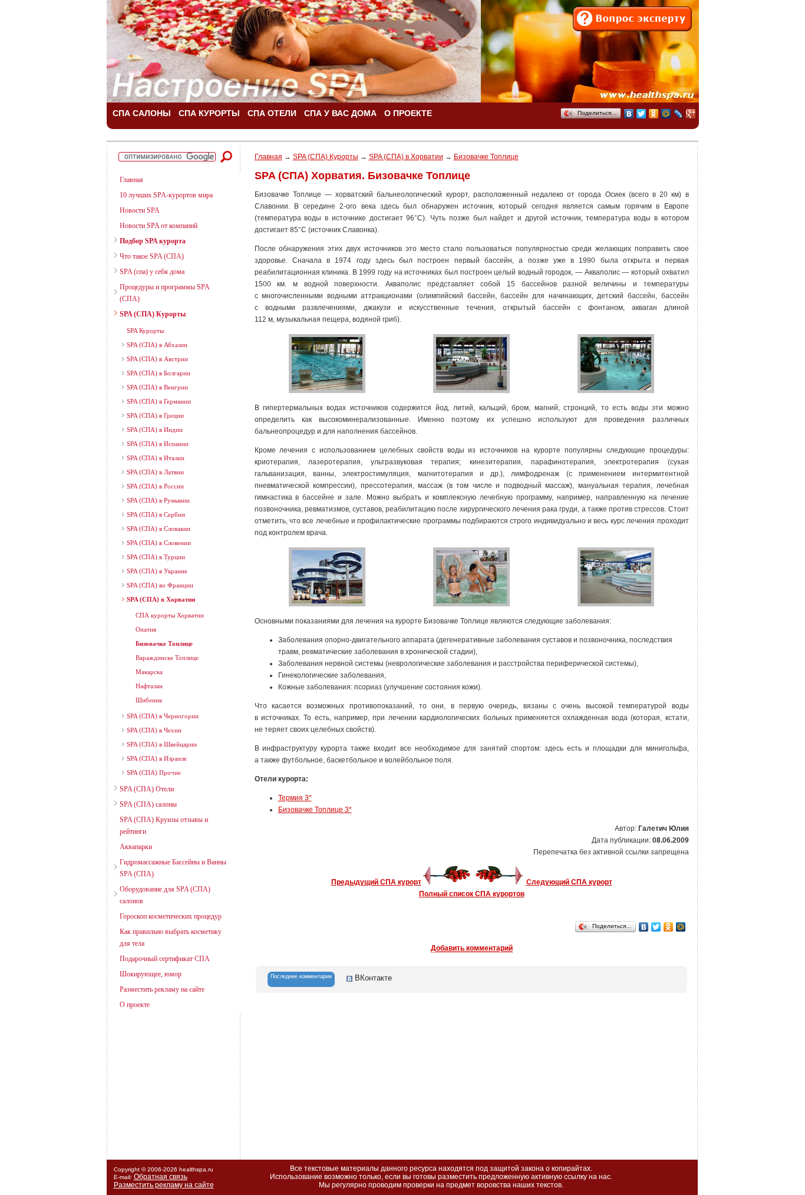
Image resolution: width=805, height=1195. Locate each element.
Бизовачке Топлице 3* (315, 810)
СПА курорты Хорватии (170, 615)
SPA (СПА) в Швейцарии (162, 744)
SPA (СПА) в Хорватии (161, 599)
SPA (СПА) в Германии (159, 401)
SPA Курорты (145, 330)
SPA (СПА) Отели (147, 789)
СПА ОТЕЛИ (272, 113)
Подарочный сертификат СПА (165, 959)
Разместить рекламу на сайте (162, 989)
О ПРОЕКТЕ (408, 113)
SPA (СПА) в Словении (159, 542)
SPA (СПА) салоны (148, 804)
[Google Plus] (691, 113)
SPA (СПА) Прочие (154, 772)
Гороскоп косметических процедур (171, 916)
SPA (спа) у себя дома (152, 272)
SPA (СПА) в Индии (155, 429)
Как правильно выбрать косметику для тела (171, 937)
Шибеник (149, 700)
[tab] (301, 979)
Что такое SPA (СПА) (152, 256)
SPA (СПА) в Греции (155, 415)
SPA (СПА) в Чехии (154, 730)
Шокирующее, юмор (151, 974)
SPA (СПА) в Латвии (155, 472)
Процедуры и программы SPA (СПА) (164, 293)
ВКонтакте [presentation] (372, 977)
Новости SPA (140, 210)
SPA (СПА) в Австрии (157, 358)
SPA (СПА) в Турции (156, 556)
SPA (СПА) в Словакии (158, 528)
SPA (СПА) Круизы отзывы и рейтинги (164, 826)
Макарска (149, 671)
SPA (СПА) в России (155, 486)
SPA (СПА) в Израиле (157, 758)
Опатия (146, 629)
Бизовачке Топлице (164, 643)
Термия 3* (295, 798)
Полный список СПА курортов (471, 894)
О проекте (135, 1005)
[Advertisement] (168, 1081)
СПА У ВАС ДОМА (340, 113)
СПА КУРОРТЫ (209, 113)
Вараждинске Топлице (167, 657)
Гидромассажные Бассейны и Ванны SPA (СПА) (173, 868)
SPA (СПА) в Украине (157, 571)
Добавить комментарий (472, 948)
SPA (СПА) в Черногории (163, 715)
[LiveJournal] (678, 113)
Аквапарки (136, 847)
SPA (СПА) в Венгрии (157, 387)
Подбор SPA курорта (153, 241)
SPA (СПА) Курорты (153, 314)
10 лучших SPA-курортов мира (166, 195)
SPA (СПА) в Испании (158, 443)
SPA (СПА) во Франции (160, 585)
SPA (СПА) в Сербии (156, 514)
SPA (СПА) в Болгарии (158, 373)
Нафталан (149, 685)
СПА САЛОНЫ (142, 113)
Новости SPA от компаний (158, 226)
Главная (131, 180)
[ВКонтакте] (629, 113)
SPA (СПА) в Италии (155, 457)
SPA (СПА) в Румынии (158, 500)
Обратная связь (160, 1177)
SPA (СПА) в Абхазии (157, 344)
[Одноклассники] (654, 113)
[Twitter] (641, 113)
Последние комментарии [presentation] (301, 976)
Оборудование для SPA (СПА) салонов (165, 895)
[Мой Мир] (666, 113)
